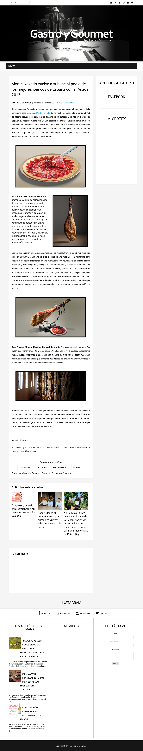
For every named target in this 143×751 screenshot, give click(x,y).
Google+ (66, 614)
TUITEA (43, 467)
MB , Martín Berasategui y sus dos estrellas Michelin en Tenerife (32, 682)
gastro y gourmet (21, 103)
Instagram (85, 614)
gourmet (46, 473)
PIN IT (78, 467)
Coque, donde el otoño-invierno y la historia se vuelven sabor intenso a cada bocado (49, 520)
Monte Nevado (43, 113)
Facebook (45, 614)
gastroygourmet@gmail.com (24, 450)
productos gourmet (61, 473)
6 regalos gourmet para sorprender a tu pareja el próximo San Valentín (24, 511)
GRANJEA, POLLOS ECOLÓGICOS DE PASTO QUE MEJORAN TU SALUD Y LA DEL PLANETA (32, 649)
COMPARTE (26, 467)
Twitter (103, 614)
